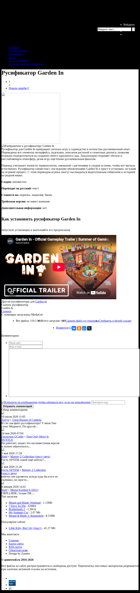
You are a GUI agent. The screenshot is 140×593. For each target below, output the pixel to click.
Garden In (41, 301)
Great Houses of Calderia (26, 419)
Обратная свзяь (18, 550)
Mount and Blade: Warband (25, 502)
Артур (5, 419)
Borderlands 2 (17, 509)
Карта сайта (16, 543)
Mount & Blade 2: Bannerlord (26, 515)
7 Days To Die (17, 505)
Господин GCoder (12, 436)
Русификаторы (18, 50)
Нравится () (64, 327)
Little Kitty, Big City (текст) (25, 528)
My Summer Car (18, 512)
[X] (89, 328)
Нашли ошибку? (19, 88)
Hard (4, 456)
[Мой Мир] (84, 328)
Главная (14, 47)
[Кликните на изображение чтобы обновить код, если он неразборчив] (45, 402)
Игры (12, 57)
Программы (16, 54)
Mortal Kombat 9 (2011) (24, 490)
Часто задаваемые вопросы (25, 63)
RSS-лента (15, 547)
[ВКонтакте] (74, 328)
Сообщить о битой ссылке (115, 320)
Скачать (6, 311)
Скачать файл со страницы (82, 320)
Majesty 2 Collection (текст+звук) (30, 456)
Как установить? (19, 60)
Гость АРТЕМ (10, 470)
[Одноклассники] (79, 328)
